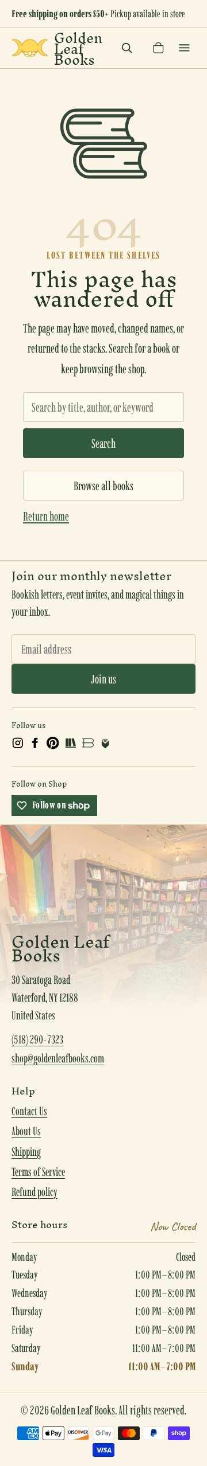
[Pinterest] (53, 743)
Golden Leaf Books (78, 48)
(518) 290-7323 (37, 1039)
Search (103, 443)
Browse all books (103, 485)
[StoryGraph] (70, 743)
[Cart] (158, 48)
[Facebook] (35, 743)
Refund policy (34, 1192)
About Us (26, 1131)
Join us (103, 678)
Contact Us (29, 1111)
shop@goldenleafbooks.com (58, 1058)
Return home (46, 516)
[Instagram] (18, 743)
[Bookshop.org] (88, 743)
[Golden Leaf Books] (30, 47)
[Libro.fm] (105, 743)
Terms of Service (38, 1172)
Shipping (26, 1152)
